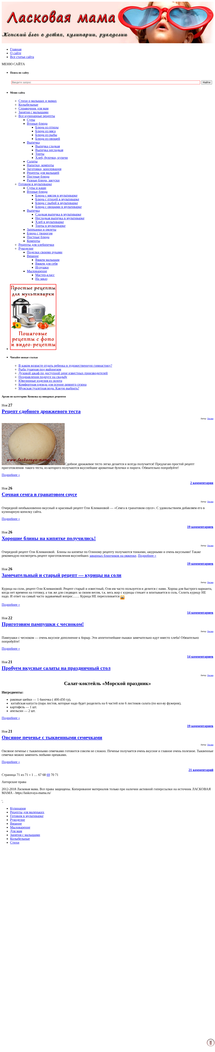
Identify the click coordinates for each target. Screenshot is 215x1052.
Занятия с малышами (33, 112)
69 (48, 775)
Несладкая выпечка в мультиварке (59, 218)
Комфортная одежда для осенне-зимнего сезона (52, 384)
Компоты (33, 241)
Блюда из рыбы (46, 135)
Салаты (32, 161)
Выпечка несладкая (49, 150)
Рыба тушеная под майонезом (39, 369)
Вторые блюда (37, 123)
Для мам (16, 831)
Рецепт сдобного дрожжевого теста (41, 411)
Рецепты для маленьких (27, 812)
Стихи (14, 842)
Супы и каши (36, 188)
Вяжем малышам (47, 260)
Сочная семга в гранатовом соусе (39, 494)
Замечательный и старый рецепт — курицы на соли (61, 575)
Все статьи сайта (22, 57)
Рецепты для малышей (43, 173)
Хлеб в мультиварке (49, 222)
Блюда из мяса (45, 131)
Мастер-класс (45, 275)
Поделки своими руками (44, 252)
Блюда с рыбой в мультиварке (56, 203)
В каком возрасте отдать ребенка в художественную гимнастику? (65, 365)
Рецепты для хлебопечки (36, 244)
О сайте (15, 53)
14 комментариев (200, 612)
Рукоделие (25, 248)
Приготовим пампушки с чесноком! (43, 624)
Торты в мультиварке (50, 226)
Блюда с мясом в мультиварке (56, 195)
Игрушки (42, 267)
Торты (39, 154)
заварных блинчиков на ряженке (112, 555)
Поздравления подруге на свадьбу (42, 377)
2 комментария (201, 483)
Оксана (210, 418)
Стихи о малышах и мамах (37, 101)
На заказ (41, 279)
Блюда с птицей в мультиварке (57, 199)
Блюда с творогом (39, 233)
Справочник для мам (33, 108)
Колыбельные (28, 104)
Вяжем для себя (46, 263)
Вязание (33, 256)
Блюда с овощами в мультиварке (58, 207)
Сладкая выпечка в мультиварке (58, 214)
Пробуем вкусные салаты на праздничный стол (56, 668)
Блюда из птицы (47, 127)
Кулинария (18, 808)
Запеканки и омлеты (41, 229)
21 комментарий (201, 770)
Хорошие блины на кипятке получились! (49, 538)
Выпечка (33, 142)
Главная (15, 49)
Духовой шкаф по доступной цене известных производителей (63, 373)
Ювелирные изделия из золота (40, 380)
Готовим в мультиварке (35, 184)
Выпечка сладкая (47, 146)
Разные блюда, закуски (43, 180)
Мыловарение (37, 271)
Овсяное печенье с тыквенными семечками (52, 737)
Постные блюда (38, 176)
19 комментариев (200, 527)
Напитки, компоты (40, 165)
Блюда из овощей (47, 138)
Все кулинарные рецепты (36, 116)
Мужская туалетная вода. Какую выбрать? (48, 388)
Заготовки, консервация (44, 169)
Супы (31, 120)
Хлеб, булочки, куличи (51, 157)
